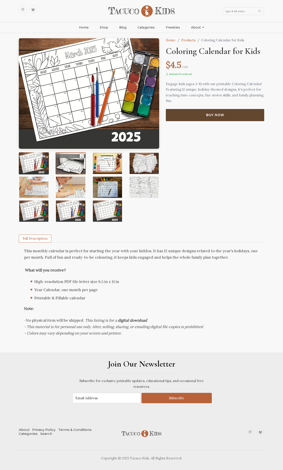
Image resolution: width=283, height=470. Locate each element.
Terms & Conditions (75, 430)
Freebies (173, 27)
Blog (122, 27)
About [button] (196, 27)
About (24, 430)
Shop (104, 27)
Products (188, 40)
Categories (146, 27)
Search (46, 434)
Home (84, 27)
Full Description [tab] (35, 238)
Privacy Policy (43, 430)
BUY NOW (215, 115)
